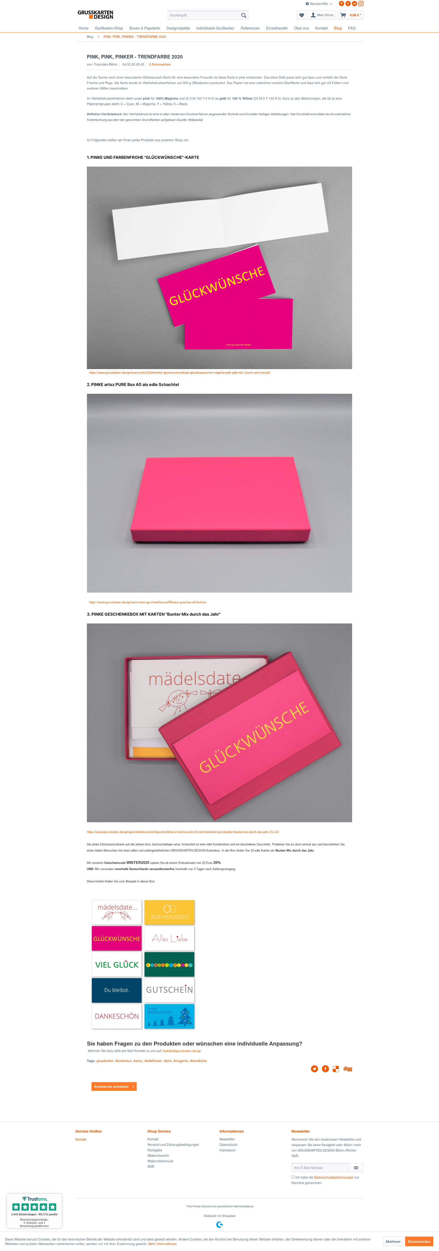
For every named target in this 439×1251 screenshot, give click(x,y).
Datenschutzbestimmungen (334, 1177)
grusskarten (105, 1060)
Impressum (228, 1150)
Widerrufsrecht (158, 1155)
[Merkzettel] (302, 15)
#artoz (138, 1060)
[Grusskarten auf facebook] (348, 3)
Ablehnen (393, 1241)
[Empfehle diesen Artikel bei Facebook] (327, 1069)
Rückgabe (154, 1150)
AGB (150, 1166)
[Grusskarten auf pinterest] (341, 3)
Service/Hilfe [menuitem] (319, 3)
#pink (168, 1060)
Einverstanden (419, 1241)
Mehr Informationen (162, 1243)
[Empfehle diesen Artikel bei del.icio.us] (338, 1069)
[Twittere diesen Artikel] (316, 1069)
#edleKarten (153, 1060)
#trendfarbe (198, 1060)
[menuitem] (208, 15)
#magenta (181, 1060)
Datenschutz (229, 1144)
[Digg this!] (348, 1069)
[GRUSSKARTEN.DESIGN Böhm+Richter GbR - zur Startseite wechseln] (102, 16)
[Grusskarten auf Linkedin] (354, 3)
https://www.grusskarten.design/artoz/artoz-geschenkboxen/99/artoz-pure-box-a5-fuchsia (147, 602)
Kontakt (80, 1139)
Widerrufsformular (160, 1161)
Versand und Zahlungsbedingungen (173, 1144)
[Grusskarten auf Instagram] (361, 3)
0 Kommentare (160, 64)
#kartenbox (123, 1060)
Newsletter (227, 1139)
